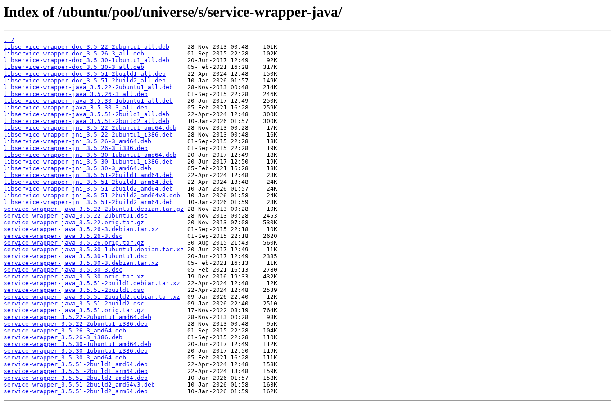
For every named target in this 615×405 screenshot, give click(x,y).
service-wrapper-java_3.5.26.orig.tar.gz (74, 242)
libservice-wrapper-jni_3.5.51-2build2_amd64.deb (88, 188)
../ (9, 39)
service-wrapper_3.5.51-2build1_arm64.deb (76, 371)
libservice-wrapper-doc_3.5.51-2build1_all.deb (85, 73)
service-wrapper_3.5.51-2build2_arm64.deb (76, 391)
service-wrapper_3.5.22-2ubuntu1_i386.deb (76, 323)
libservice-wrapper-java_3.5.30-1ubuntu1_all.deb (88, 100)
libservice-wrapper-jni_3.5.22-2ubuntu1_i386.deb (88, 134)
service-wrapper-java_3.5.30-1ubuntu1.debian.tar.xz (94, 249)
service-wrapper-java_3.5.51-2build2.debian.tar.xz (92, 296)
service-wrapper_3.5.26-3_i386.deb (63, 337)
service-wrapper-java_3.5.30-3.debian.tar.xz (81, 262)
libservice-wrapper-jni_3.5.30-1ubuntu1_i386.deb (88, 161)
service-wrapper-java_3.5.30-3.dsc (63, 269)
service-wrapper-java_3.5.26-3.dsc (63, 235)
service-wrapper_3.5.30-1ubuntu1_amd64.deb (77, 344)
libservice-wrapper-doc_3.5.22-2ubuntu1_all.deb (86, 46)
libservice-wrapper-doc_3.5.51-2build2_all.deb (85, 80)
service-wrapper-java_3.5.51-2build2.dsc (74, 303)
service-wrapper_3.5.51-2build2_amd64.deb (76, 377)
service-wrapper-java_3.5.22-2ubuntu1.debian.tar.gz (94, 208)
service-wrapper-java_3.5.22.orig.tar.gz (74, 222)
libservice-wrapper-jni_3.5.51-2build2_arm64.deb (88, 202)
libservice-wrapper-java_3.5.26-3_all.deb (76, 94)
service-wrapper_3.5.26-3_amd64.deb (65, 330)
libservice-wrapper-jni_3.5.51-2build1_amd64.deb (88, 175)
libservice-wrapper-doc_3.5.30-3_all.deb (74, 67)
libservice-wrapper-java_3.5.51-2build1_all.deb (86, 114)
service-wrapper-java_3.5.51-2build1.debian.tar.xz (92, 283)
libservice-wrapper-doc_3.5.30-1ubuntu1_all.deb (86, 60)
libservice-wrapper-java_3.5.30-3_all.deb (76, 107)
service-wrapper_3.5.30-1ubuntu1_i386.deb (76, 350)
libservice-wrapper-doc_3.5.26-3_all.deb (74, 53)
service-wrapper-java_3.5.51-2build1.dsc (74, 290)
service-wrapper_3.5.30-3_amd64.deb (65, 357)
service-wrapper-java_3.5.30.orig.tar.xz (74, 276)
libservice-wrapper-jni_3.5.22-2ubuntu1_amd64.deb (90, 127)
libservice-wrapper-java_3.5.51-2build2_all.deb (86, 121)
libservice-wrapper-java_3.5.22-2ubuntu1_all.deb (88, 87)
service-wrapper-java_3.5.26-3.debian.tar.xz (81, 229)
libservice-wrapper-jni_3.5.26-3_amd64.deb (77, 141)
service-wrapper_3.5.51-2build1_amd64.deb (76, 364)
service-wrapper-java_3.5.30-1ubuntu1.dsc (76, 256)
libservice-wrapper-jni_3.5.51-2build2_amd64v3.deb (92, 195)
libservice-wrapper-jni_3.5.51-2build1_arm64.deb (88, 181)
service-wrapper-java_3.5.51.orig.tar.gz (74, 310)
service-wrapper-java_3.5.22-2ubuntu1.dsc (76, 215)
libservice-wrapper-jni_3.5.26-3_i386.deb (76, 148)
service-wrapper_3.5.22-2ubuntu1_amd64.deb (77, 317)
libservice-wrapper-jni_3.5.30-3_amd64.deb (77, 168)
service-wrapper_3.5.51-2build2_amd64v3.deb (79, 384)
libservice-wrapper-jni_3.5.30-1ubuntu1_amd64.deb (90, 154)
